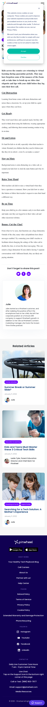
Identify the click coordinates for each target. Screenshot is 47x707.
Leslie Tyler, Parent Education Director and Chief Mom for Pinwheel (24, 461)
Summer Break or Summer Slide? (19, 388)
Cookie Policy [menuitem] (23, 610)
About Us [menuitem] (23, 572)
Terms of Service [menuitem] (23, 599)
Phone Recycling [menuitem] (23, 620)
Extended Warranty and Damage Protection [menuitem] (23, 615)
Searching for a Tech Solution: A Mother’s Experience (22, 510)
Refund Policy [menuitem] (23, 594)
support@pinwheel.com (26, 687)
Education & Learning (13, 442)
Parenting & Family (12, 504)
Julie (13, 400)
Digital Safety (26, 504)
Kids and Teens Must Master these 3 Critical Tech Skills (20, 448)
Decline (23, 57)
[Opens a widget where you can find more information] (37, 703)
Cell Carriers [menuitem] (23, 567)
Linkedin (25, 650)
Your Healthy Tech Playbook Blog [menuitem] (23, 562)
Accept (23, 51)
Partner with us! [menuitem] (23, 578)
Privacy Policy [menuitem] (23, 605)
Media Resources (23, 691)
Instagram (25, 631)
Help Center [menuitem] (23, 583)
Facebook (25, 644)
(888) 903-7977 (29, 681)
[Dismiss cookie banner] (39, 8)
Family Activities (11, 382)
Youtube (25, 637)
